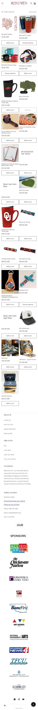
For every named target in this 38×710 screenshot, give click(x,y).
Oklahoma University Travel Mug (8, 230)
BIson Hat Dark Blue (9, 185)
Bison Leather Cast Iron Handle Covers (8, 132)
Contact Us (7, 420)
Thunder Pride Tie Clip (8, 259)
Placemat (4, 358)
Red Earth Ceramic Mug (8, 65)
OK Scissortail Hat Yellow (27, 153)
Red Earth (21, 708)
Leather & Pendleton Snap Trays (27, 127)
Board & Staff (8, 433)
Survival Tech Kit (6, 396)
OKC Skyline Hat (24, 328)
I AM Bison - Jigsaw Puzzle (27, 359)
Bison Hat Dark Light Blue (9, 317)
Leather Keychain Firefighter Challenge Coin (9, 296)
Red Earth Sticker (6, 34)
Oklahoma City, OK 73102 (11, 504)
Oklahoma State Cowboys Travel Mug (9, 101)
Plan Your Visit (8, 424)
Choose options (28, 43)
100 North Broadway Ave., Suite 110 (14, 501)
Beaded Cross (23, 290)
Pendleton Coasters (25, 66)
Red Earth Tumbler (25, 35)
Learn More (7, 450)
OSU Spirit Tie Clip (25, 259)
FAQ (5, 446)
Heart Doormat (24, 190)
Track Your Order (9, 454)
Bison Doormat (24, 96)
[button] (2, 3)
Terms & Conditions (10, 459)
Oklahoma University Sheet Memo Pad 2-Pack (10, 164)
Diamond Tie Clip (24, 222)
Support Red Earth (10, 429)
